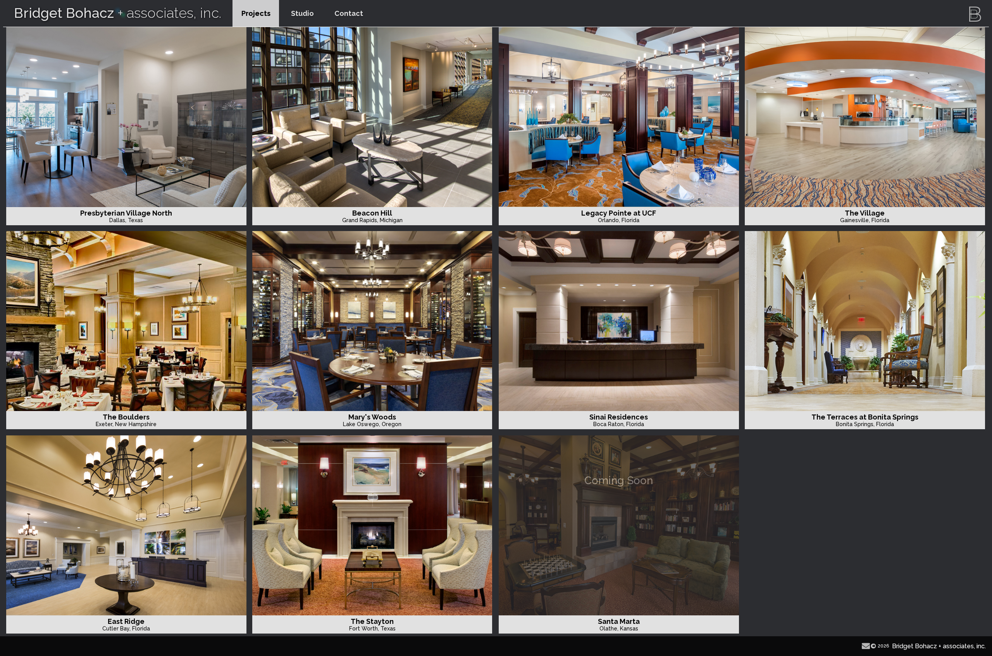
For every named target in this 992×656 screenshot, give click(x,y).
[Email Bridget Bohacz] (866, 646)
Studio (302, 13)
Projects (255, 13)
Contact (348, 13)
